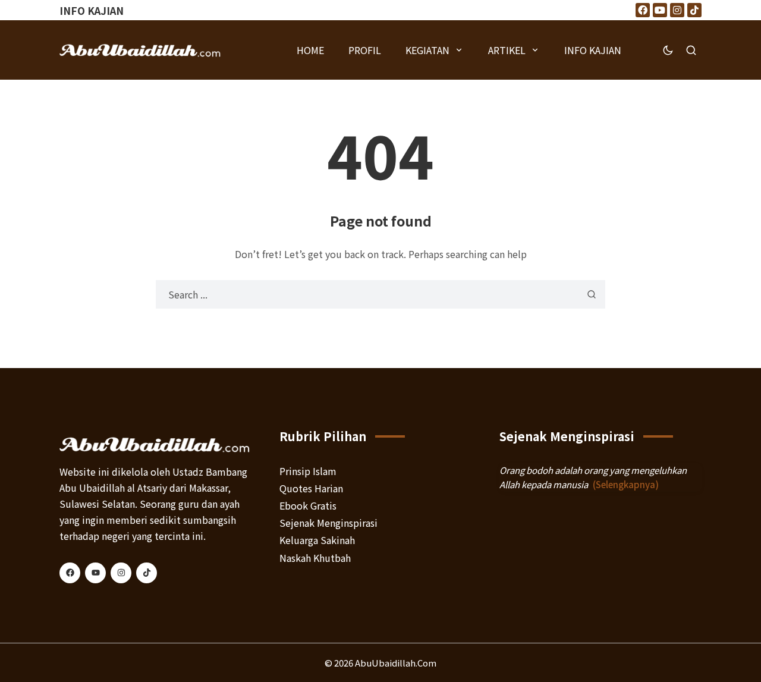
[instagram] (121, 572)
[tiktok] (146, 572)
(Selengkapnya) (626, 484)
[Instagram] (677, 10)
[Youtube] (660, 10)
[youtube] (95, 572)
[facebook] (69, 572)
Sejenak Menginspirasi (328, 523)
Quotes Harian (311, 488)
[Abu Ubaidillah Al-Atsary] (140, 50)
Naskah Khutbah (315, 558)
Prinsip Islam (308, 471)
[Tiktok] (694, 10)
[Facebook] (643, 10)
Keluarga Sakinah (317, 540)
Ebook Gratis (308, 505)
